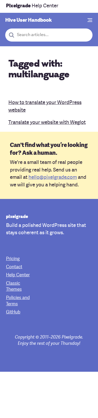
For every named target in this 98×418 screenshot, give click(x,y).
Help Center (32, 6)
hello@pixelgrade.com (52, 177)
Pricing (13, 259)
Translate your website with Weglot (47, 122)
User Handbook (28, 20)
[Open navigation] (90, 20)
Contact (14, 267)
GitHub (13, 312)
